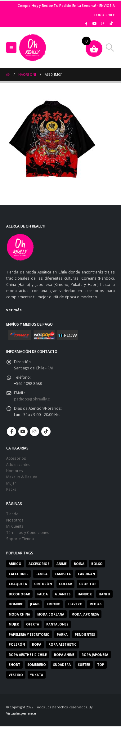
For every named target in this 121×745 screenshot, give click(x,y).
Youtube (23, 431)
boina (79, 564)
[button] (11, 47)
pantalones (57, 624)
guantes (62, 594)
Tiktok (46, 431)
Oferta (32, 624)
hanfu (104, 594)
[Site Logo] (33, 47)
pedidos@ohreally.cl (32, 398)
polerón (17, 644)
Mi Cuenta (15, 526)
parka (62, 634)
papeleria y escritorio (29, 634)
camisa (41, 574)
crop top (87, 584)
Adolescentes (18, 464)
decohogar (19, 594)
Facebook (11, 431)
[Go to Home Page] (8, 74)
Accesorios (16, 458)
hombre (16, 604)
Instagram (34, 431)
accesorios (39, 564)
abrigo (15, 564)
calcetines (18, 574)
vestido (16, 675)
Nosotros (15, 519)
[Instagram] (102, 23)
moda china (19, 614)
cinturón (43, 584)
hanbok (85, 594)
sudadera (62, 664)
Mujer (11, 483)
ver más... (15, 309)
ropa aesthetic (62, 644)
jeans (34, 604)
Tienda (12, 513)
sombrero (36, 664)
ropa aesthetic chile (28, 654)
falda (42, 594)
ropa (36, 644)
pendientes (85, 634)
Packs (11, 489)
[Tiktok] (111, 23)
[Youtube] (94, 23)
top (100, 664)
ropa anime (64, 654)
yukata (36, 675)
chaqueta (18, 584)
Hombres (14, 470)
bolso (97, 564)
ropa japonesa (95, 654)
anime (61, 564)
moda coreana (50, 614)
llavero (75, 604)
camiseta (63, 574)
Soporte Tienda (20, 538)
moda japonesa (85, 614)
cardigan (86, 574)
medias (95, 604)
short (14, 664)
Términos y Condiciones (27, 532)
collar (65, 584)
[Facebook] (86, 23)
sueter (84, 664)
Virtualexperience (21, 713)
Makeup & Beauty (21, 476)
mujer (14, 624)
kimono (53, 604)
